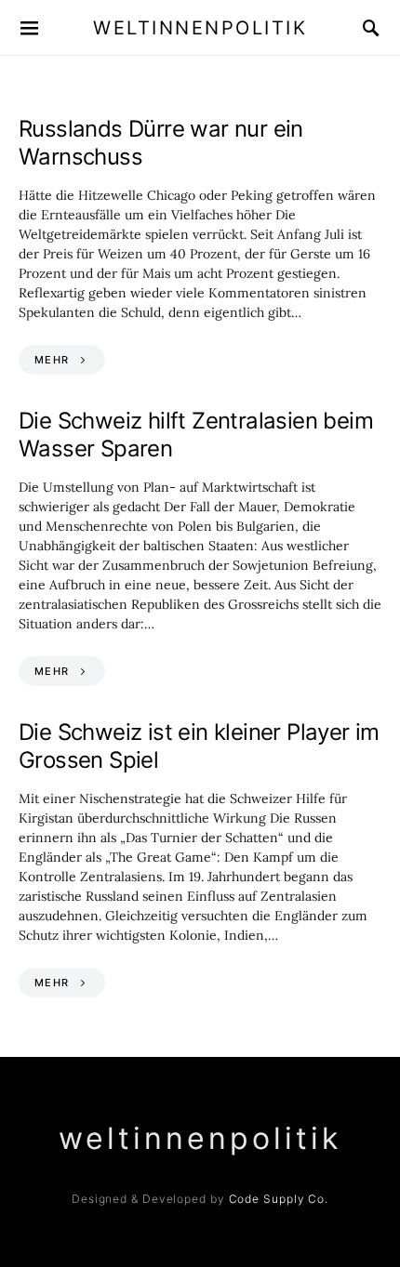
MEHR (52, 359)
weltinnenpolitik (200, 28)
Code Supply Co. (279, 1199)
